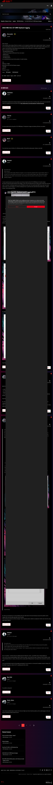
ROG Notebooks (15, 72)
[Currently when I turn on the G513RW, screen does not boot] (51, 88)
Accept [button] (35, 206)
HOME (8, 770)
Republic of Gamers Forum (6, 21)
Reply (48, 81)
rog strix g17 (19, 75)
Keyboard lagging (5, 741)
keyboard (8, 75)
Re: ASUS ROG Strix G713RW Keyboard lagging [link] (33, 21)
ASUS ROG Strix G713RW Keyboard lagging (10, 753)
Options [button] (49, 21)
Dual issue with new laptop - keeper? (9, 735)
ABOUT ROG (3, 770)
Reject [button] (17, 206)
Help (47, 5)
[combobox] (26, 14)
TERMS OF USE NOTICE (22, 774)
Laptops (14, 21)
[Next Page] (34, 725)
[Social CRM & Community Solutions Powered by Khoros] (49, 782)
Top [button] (3, 781)
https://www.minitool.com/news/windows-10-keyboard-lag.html (32, 103)
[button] (3, 80)
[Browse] (2, 5)
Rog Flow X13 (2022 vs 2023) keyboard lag (10, 747)
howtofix (5, 75)
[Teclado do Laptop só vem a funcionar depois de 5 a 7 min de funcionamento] (49, 88)
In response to (12, 119)
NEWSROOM (12, 770)
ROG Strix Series (20, 21)
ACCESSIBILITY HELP (19, 770)
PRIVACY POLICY (30, 774)
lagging (11, 75)
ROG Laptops (8, 72)
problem (15, 75)
